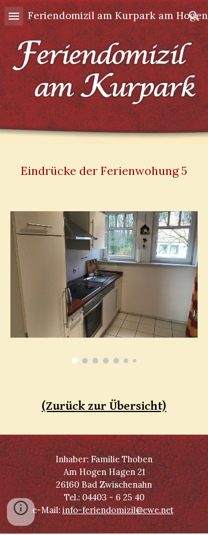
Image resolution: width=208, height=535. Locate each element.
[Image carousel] (104, 287)
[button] (14, 16)
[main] (104, 171)
